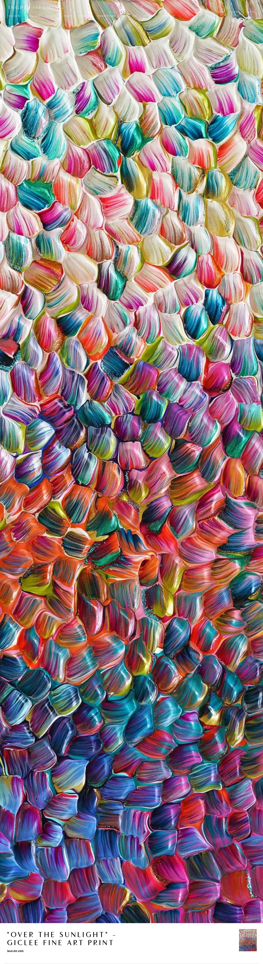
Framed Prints (106, 16)
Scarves (52, 16)
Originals (33, 16)
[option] (248, 940)
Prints (68, 16)
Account (235, 12)
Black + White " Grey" (23, 26)
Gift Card (149, 16)
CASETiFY (85, 16)
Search (220, 12)
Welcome (15, 16)
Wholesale (130, 16)
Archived (168, 16)
